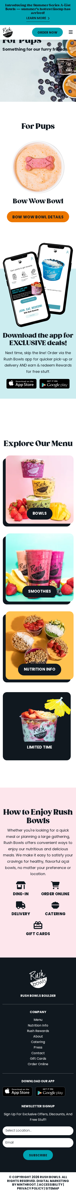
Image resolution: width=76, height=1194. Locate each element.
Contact (38, 1053)
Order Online (38, 1064)
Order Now (47, 32)
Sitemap (52, 1188)
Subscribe (38, 1155)
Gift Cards (38, 1059)
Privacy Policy (30, 1188)
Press (38, 1047)
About (38, 1036)
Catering (38, 1042)
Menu (38, 1020)
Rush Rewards (38, 1031)
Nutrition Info (38, 1025)
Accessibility (50, 1184)
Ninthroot (26, 1184)
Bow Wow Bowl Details (37, 217)
